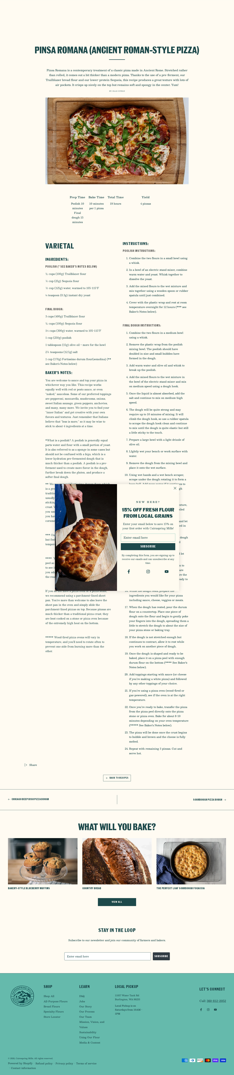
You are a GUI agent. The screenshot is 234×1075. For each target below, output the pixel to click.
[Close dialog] (175, 488)
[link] (129, 572)
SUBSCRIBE (148, 546)
